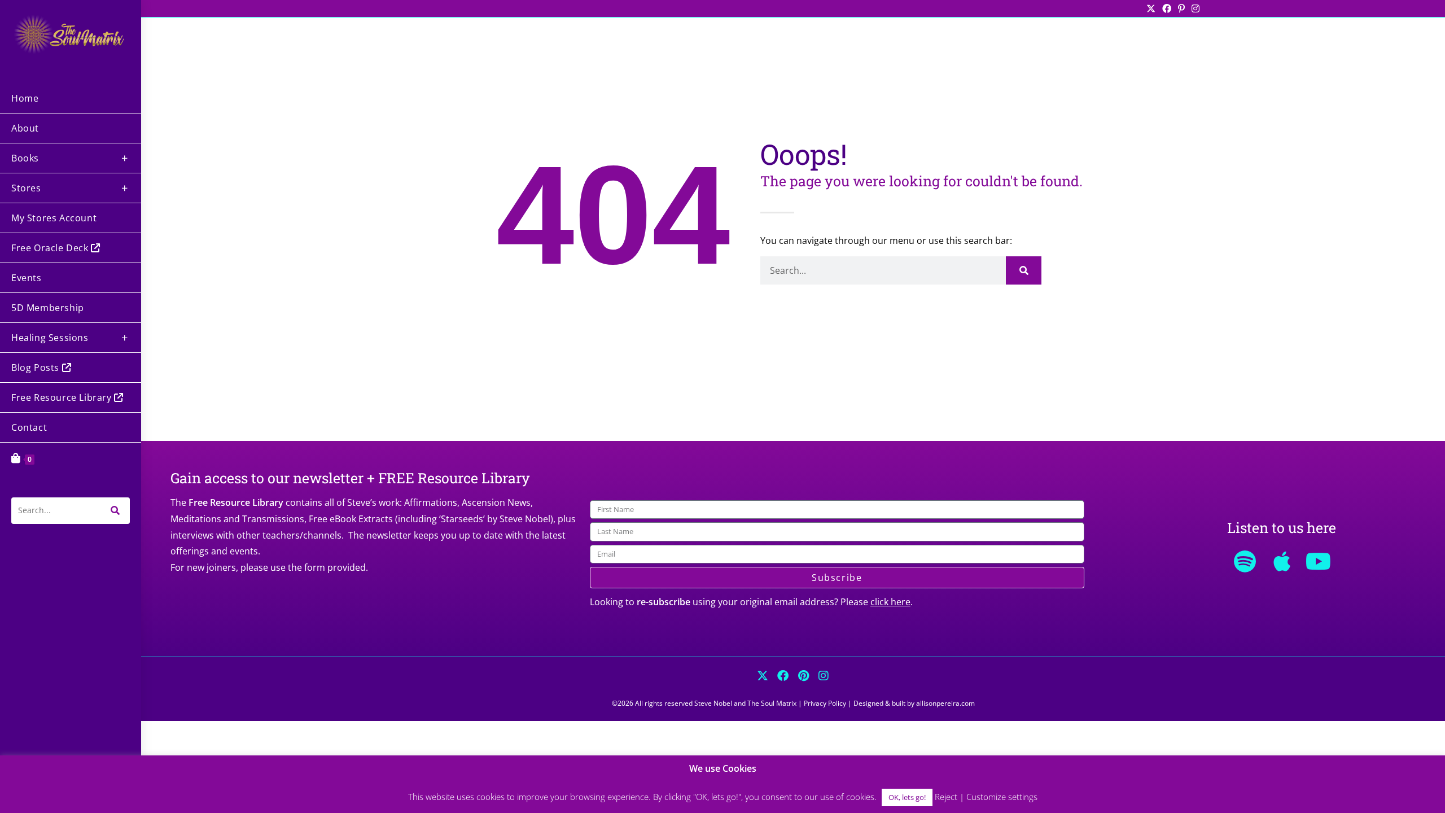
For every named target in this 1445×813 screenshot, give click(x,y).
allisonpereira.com (945, 703)
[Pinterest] (803, 676)
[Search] (1023, 270)
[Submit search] (116, 510)
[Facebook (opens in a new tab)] (1167, 8)
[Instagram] (823, 676)
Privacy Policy (825, 703)
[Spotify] (1245, 561)
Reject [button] (946, 796)
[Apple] (1282, 561)
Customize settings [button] (1001, 796)
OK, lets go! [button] (907, 797)
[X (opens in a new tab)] (1151, 8)
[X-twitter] (762, 676)
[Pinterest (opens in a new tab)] (1181, 8)
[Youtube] (1318, 561)
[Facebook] (783, 676)
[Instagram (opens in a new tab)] (1193, 8)
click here (890, 602)
